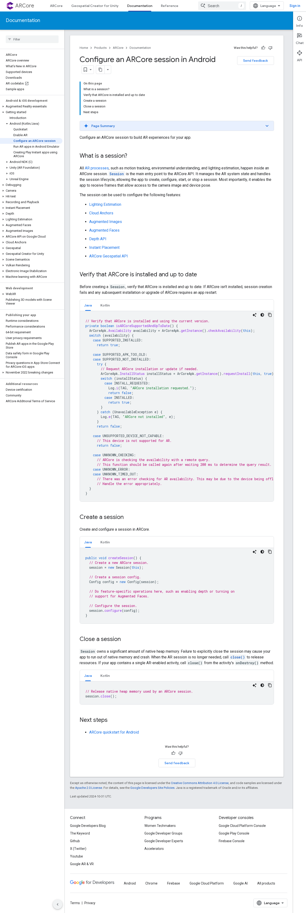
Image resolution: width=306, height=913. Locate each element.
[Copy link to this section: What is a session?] (132, 156)
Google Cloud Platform (207, 883)
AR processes (97, 168)
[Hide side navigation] (57, 904)
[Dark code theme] (262, 315)
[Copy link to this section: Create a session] (128, 517)
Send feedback (255, 60)
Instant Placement (104, 247)
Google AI (240, 883)
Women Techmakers (160, 826)
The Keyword (80, 833)
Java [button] (88, 305)
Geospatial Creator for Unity (95, 6)
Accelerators (154, 849)
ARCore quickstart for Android (114, 732)
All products (266, 883)
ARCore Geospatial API (108, 256)
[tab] (88, 305)
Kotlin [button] (105, 305)
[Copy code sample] (270, 315)
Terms (75, 903)
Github (75, 841)
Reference (169, 6)
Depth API (97, 239)
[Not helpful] (270, 47)
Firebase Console (232, 841)
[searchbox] (32, 39)
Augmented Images (105, 221)
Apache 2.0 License (88, 788)
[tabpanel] (177, 406)
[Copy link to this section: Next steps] (112, 720)
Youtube (76, 856)
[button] (31, 106)
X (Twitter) (78, 849)
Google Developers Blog (88, 826)
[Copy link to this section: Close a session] (125, 639)
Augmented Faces (104, 230)
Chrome (151, 883)
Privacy (89, 903)
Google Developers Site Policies (152, 788)
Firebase (173, 883)
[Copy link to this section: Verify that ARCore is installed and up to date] (202, 275)
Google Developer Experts (163, 841)
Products (100, 48)
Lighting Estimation (105, 204)
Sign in (295, 6)
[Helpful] (263, 47)
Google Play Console (234, 833)
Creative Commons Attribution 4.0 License (200, 783)
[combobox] (222, 5)
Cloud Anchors (101, 213)
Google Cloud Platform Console (242, 826)
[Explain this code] (254, 315)
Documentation (139, 6)
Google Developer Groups (163, 833)
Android (130, 883)
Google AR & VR (82, 864)
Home (84, 48)
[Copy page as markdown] (100, 70)
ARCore (24, 5)
